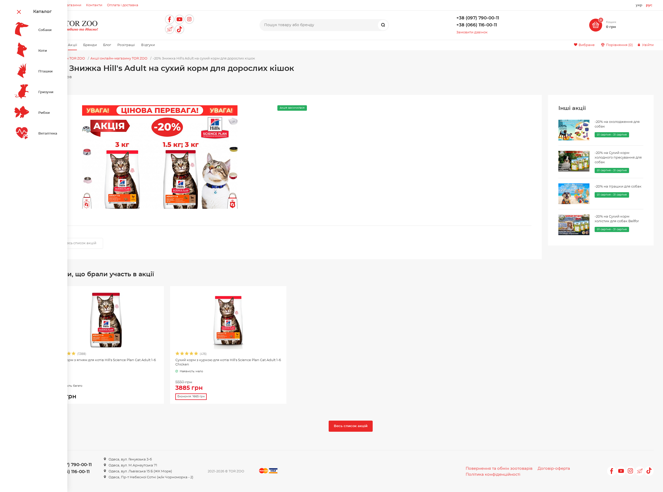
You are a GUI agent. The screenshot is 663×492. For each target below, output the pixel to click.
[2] (182, 354)
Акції (72, 45)
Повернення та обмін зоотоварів (499, 469)
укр (639, 5)
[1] (177, 354)
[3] (187, 354)
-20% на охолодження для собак (617, 124)
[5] (73, 354)
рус (649, 5)
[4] (69, 354)
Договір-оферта (554, 469)
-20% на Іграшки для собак (618, 186)
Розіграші (126, 45)
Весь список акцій (80, 243)
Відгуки (148, 45)
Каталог (42, 12)
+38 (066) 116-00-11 (476, 25)
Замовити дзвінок (472, 32)
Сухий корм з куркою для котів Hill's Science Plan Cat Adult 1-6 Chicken (228, 362)
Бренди (90, 45)
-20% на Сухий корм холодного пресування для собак (618, 157)
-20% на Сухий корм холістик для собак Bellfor (617, 219)
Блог (107, 45)
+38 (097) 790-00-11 (477, 18)
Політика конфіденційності (493, 474)
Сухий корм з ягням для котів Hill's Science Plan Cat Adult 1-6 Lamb (104, 362)
